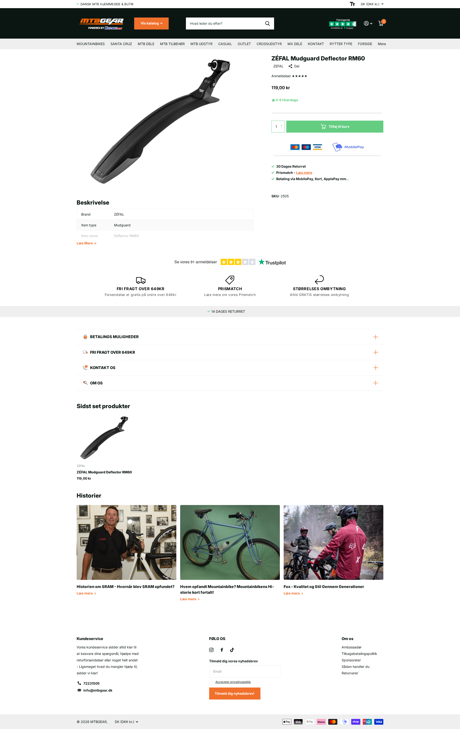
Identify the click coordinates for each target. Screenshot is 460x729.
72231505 (91, 683)
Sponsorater (351, 660)
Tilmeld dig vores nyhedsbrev (233, 661)
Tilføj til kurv (339, 126)
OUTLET (244, 44)
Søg (267, 23)
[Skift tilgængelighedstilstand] (352, 4)
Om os (347, 638)
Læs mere (85, 593)
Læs (85, 243)
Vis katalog (150, 23)
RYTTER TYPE (341, 44)
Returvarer (350, 673)
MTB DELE (146, 44)
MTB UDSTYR (201, 44)
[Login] (368, 23)
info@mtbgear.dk (97, 690)
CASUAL (225, 44)
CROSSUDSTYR (269, 44)
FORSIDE (365, 44)
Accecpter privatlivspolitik (233, 682)
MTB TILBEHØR (172, 44)
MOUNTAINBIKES (91, 44)
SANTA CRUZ (121, 44)
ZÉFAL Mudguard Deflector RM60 (104, 472)
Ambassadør (352, 647)
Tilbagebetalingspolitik (359, 654)
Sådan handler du (355, 666)
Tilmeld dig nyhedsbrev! (235, 693)
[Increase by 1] (282, 122)
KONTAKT (316, 44)
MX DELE (295, 44)
